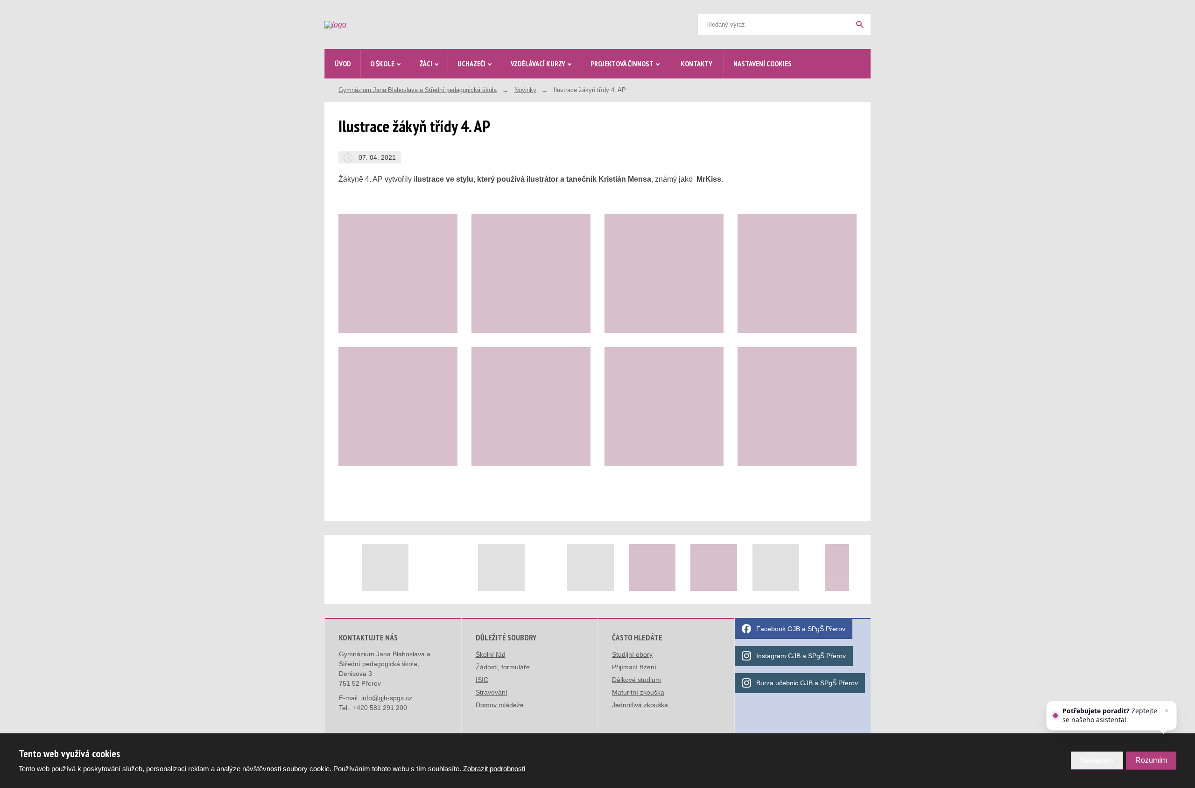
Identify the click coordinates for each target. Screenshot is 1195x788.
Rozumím (1151, 760)
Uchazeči (471, 63)
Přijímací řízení (634, 667)
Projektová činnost (622, 63)
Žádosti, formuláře (503, 667)
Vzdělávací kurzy (538, 63)
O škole (382, 63)
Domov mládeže (500, 705)
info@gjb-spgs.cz (386, 698)
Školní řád (491, 654)
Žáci (426, 63)
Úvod (343, 63)
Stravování (491, 692)
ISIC (482, 679)
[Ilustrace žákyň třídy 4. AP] (397, 273)
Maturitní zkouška (638, 692)
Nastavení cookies (762, 63)
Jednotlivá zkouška (640, 705)
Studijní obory (632, 654)
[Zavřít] (1166, 711)
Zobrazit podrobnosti (494, 769)
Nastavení (1097, 760)
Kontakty (696, 63)
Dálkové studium (636, 679)
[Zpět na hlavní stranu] (394, 24)
